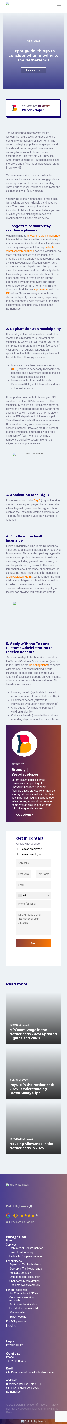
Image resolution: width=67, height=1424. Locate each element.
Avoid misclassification (23, 1304)
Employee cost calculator (24, 1277)
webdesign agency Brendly (34, 1408)
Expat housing (17, 1316)
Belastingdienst (38, 665)
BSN (14, 369)
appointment (41, 289)
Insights (11, 1325)
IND (8, 293)
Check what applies (28, 843)
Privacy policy (14, 1345)
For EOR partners (16, 1321)
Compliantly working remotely (21, 1299)
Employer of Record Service (26, 1248)
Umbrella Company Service (25, 1256)
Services (11, 1244)
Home (9, 1240)
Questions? (13, 814)
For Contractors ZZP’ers (23, 1293)
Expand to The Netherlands (25, 1264)
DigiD (37, 500)
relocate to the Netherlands (43, 235)
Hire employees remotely (24, 1285)
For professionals (16, 1290)
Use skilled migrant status (25, 1308)
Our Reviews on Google (20, 1222)
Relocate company (20, 1272)
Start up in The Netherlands (25, 1268)
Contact (13, 1353)
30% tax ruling (17, 1312)
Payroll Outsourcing (21, 1252)
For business (14, 1261)
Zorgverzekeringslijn (19, 576)
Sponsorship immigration (24, 1281)
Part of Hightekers (17, 1206)
